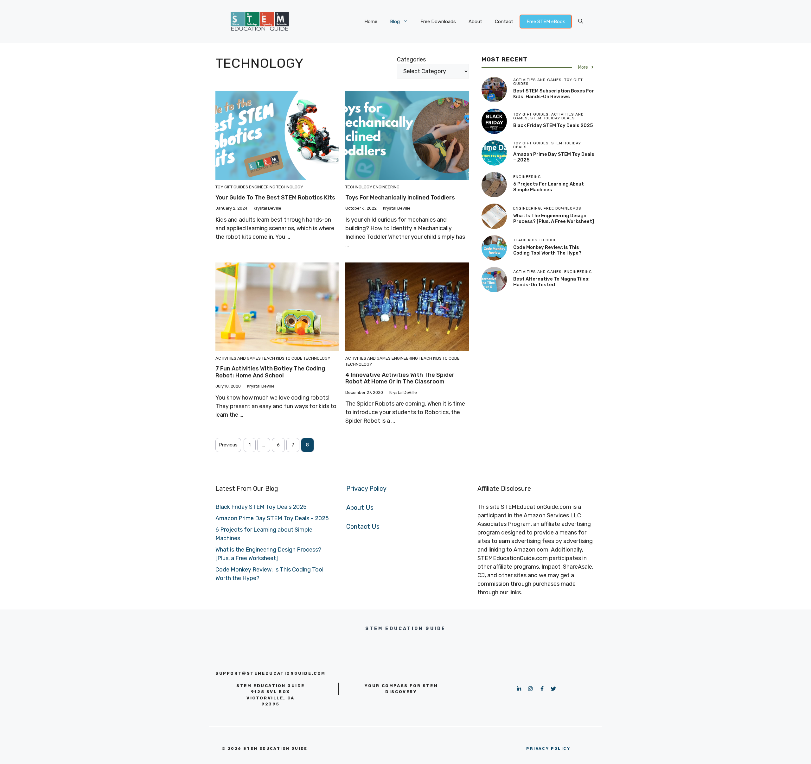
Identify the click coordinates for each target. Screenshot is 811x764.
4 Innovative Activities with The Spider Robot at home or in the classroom (400, 378)
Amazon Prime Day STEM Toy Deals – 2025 (272, 518)
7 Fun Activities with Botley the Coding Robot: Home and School (270, 372)
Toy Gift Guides (231, 187)
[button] (580, 21)
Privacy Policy (366, 488)
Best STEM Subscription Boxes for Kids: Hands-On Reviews (553, 93)
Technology (289, 187)
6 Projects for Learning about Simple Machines (548, 187)
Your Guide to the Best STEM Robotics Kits (275, 197)
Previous (228, 445)
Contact (504, 21)
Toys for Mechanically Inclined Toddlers (400, 197)
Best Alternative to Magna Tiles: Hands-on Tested (551, 281)
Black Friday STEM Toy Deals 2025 (553, 125)
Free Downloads (438, 21)
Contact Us (363, 526)
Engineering (262, 187)
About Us (360, 507)
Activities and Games (238, 358)
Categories (411, 59)
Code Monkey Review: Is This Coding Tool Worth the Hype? (547, 250)
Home (370, 21)
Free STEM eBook (546, 21)
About (475, 21)
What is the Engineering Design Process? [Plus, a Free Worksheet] (553, 218)
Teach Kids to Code (282, 358)
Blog (395, 21)
